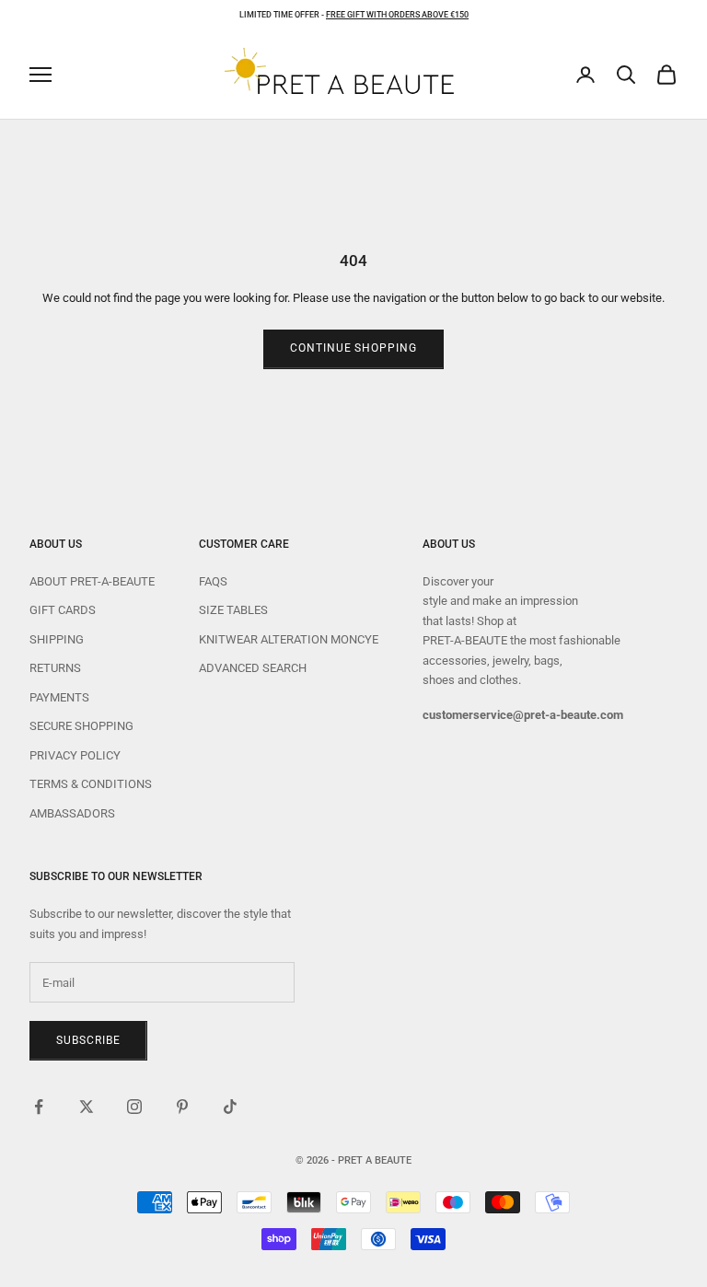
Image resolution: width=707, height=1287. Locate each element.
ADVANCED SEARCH (253, 668)
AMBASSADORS (72, 813)
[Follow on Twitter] (86, 1106)
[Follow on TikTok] (230, 1106)
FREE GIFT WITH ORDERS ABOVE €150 (397, 14)
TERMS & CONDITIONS (90, 784)
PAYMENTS (59, 697)
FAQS (213, 581)
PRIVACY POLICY (75, 755)
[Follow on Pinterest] (182, 1106)
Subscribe (88, 1040)
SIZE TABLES (233, 610)
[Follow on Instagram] (134, 1106)
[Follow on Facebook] (38, 1106)
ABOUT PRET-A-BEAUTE (92, 581)
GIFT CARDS (62, 610)
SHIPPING (56, 639)
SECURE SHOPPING (81, 726)
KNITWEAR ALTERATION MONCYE (288, 639)
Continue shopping (353, 348)
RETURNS (55, 668)
